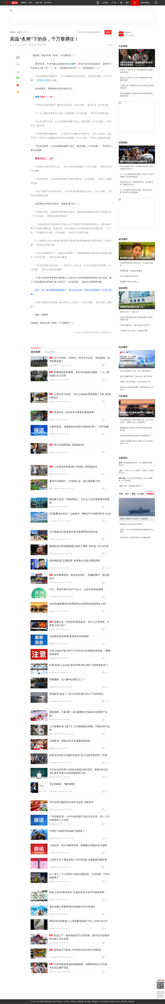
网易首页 (24, 3)
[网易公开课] (105, 2)
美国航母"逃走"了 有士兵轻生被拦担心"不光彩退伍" (76, 694)
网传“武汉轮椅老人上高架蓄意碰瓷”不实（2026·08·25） (79, 921)
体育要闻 (123, 142)
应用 (30, 3)
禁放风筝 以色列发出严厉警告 (131, 524)
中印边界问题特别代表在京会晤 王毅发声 (71, 802)
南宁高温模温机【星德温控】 (69, 444)
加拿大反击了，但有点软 (129, 312)
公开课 (141, 494)
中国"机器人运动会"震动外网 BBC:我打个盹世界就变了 (78, 665)
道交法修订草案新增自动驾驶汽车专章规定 (72, 906)
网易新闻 (128, 32)
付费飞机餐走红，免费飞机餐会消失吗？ (135, 325)
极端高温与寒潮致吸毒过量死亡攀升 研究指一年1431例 (78, 546)
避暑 (37, 97)
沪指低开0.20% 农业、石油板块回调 (133, 331)
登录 (134, 3)
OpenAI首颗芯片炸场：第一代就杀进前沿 (135, 371)
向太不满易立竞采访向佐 (129, 276)
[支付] (121, 2)
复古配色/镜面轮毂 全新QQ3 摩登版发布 (135, 436)
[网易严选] (114, 2)
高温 (69, 64)
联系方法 (73, 1001)
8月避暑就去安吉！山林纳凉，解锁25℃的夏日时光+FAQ (80, 513)
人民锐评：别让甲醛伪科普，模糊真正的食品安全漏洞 (78, 845)
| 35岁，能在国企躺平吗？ (130, 486)
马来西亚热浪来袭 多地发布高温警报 (69, 636)
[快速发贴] (18, 57)
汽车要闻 (123, 396)
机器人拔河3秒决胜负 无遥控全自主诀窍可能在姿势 (76, 892)
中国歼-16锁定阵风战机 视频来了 (67, 831)
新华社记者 (42, 80)
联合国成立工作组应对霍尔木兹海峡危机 (135, 537)
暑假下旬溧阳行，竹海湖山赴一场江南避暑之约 (74, 481)
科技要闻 (123, 347)
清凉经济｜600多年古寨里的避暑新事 (74, 412)
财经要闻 (123, 288)
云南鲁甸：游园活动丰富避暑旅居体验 (69, 740)
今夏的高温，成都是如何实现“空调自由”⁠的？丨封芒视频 (79, 426)
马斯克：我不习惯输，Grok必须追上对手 (135, 382)
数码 (133, 494)
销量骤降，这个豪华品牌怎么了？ (67, 679)
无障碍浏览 (38, 3)
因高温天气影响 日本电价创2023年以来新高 (77, 949)
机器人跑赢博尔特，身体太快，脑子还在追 (136, 376)
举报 (109, 45)
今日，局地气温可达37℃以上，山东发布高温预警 (76, 589)
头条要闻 (123, 46)
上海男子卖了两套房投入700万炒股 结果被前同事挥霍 (78, 859)
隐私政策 (95, 1001)
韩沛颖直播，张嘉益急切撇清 (131, 271)
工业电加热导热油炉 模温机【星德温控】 (76, 466)
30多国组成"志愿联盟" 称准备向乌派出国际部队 (74, 560)
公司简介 (66, 1001)
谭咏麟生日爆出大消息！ (129, 282)
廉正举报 (124, 1001)
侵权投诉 (131, 1001)
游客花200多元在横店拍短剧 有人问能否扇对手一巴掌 (78, 755)
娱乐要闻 (123, 239)
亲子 (127, 494)
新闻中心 (20, 32)
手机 (121, 494)
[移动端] (98, 2)
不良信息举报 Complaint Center (109, 1001)
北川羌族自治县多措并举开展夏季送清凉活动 (73, 531)
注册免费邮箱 (144, 3)
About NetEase (57, 1001)
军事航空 (150, 494)
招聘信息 (81, 1001)
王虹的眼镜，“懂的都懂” (62, 784)
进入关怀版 (47, 3)
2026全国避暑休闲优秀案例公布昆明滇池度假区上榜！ (78, 603)
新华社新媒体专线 (39, 45)
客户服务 (88, 1001)
